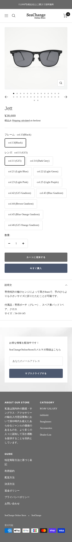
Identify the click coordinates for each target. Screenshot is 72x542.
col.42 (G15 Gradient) (19, 193)
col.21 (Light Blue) (18, 171)
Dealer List (45, 434)
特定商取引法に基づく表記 (18, 462)
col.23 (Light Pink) (18, 182)
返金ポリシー (12, 490)
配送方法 (10, 477)
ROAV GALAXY (48, 408)
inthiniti (44, 415)
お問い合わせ (12, 503)
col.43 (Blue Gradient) (51, 193)
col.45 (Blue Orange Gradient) (24, 214)
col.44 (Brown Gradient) (20, 203)
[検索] (13, 15)
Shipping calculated (21, 120)
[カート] (65, 16)
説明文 (8, 284)
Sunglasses (45, 421)
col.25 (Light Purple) (48, 182)
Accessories (46, 428)
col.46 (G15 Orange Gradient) (23, 225)
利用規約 (10, 471)
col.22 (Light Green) (47, 171)
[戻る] (6, 97)
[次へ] (65, 97)
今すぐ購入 (36, 268)
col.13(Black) (15, 142)
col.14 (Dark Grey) (39, 160)
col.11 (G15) (14, 160)
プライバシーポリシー (17, 497)
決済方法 (10, 483)
